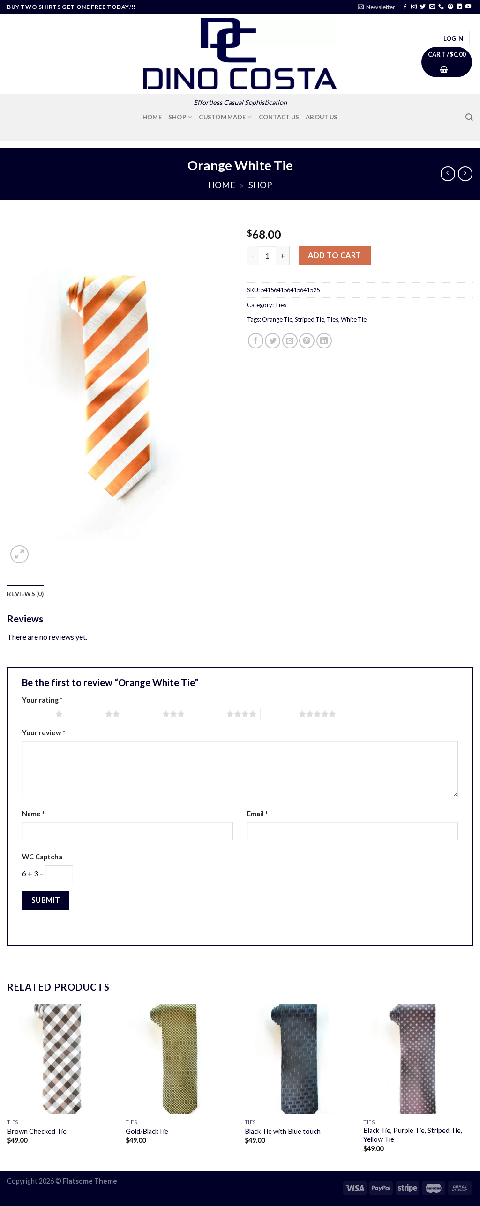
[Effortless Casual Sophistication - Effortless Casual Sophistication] (240, 54)
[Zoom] (19, 554)
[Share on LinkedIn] (324, 340)
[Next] (472, 1086)
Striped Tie (309, 319)
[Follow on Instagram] (414, 7)
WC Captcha (42, 857)
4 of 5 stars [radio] (207, 714)
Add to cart (334, 255)
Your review (43, 733)
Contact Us (279, 117)
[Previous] (7, 1086)
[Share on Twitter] (272, 340)
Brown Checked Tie (37, 1131)
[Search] (469, 117)
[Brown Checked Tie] (62, 1059)
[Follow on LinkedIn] (459, 7)
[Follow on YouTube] (468, 7)
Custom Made (222, 117)
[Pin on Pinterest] (307, 340)
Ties (280, 305)
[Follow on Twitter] (423, 7)
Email (257, 814)
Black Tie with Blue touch (283, 1131)
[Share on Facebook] (255, 340)
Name (33, 814)
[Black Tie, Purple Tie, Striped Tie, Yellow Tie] (418, 1059)
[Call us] (441, 7)
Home (152, 117)
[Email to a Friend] (290, 340)
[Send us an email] (432, 7)
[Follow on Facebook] (405, 7)
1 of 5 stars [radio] (36, 714)
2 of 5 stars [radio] (86, 714)
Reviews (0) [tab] (25, 594)
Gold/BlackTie (147, 1131)
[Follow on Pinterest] (450, 7)
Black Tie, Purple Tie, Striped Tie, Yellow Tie (412, 1134)
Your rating (42, 700)
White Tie (354, 319)
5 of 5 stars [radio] (280, 714)
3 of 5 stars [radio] (143, 714)
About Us (322, 117)
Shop (177, 117)
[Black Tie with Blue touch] (299, 1059)
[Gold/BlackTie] (180, 1059)
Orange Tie (277, 319)
